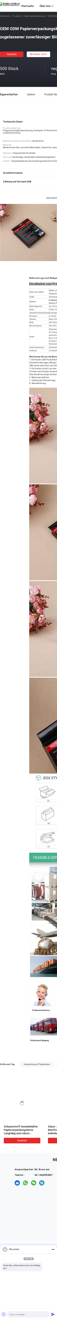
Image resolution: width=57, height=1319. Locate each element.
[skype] (41, 1183)
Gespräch (12, 54)
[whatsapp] (25, 1183)
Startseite (5, 16)
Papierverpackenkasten (35, 16)
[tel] (50, 1183)
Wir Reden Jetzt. (38, 54)
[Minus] (53, 1249)
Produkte (17, 16)
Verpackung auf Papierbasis (37, 1064)
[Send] (53, 1314)
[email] (17, 1183)
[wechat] (33, 1183)
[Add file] (4, 1314)
